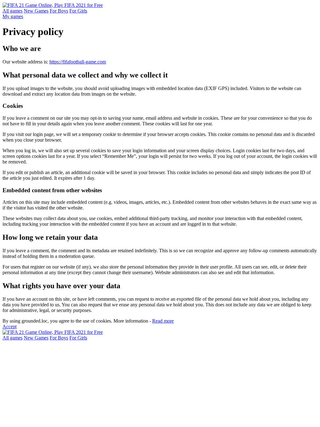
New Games (36, 10)
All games (12, 10)
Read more (163, 321)
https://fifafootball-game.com (77, 61)
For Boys (59, 10)
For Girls (78, 10)
